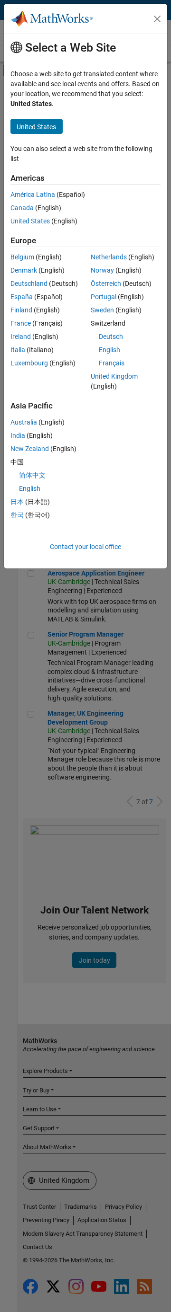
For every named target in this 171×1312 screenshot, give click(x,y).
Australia (23, 422)
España (21, 297)
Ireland (20, 336)
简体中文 (32, 475)
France (20, 323)
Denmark (23, 270)
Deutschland (29, 283)
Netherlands (109, 257)
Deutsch (111, 336)
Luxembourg (29, 363)
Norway (102, 270)
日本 (17, 501)
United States (30, 221)
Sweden (102, 310)
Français (111, 363)
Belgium (22, 257)
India (17, 435)
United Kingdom (114, 376)
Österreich (106, 283)
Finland (21, 310)
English (109, 350)
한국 (17, 515)
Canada (22, 208)
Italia (17, 350)
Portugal (103, 297)
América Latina (32, 194)
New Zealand (29, 448)
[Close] (157, 19)
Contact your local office (85, 546)
